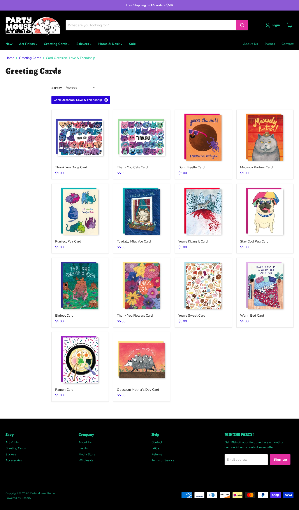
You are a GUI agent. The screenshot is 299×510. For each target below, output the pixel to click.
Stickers (83, 44)
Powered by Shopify (18, 498)
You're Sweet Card (191, 315)
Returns (156, 454)
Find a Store (87, 454)
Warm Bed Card (252, 315)
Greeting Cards (56, 44)
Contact (287, 44)
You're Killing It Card (193, 241)
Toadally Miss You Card (134, 241)
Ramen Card (64, 389)
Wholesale (86, 460)
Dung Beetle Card (191, 167)
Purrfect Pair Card (68, 241)
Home (9, 58)
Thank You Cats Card (132, 167)
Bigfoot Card (64, 315)
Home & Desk (109, 44)
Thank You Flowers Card (135, 315)
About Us (250, 44)
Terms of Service (162, 460)
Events (269, 44)
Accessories (13, 460)
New (8, 44)
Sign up (280, 459)
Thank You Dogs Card (71, 167)
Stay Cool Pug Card (254, 241)
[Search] (242, 25)
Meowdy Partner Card (256, 167)
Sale (132, 44)
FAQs (155, 448)
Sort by (56, 88)
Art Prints (27, 44)
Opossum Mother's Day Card (138, 389)
